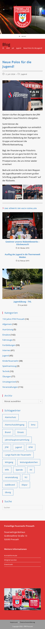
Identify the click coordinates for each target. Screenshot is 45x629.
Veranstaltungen (10, 387)
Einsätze (6, 334)
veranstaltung (11, 477)
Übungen (6, 376)
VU (26, 477)
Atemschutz (10, 417)
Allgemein (7, 324)
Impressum (14, 622)
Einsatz (20, 432)
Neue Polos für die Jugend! (32, 48)
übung (8, 492)
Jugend (24, 74)
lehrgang (9, 462)
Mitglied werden (10, 560)
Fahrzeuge (7, 339)
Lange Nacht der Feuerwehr (18, 454)
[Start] (3, 48)
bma (33, 424)
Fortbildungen (8, 345)
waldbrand (10, 484)
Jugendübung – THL (22, 301)
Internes (6, 350)
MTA (7, 469)
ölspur (24, 484)
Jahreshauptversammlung (17, 439)
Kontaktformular (10, 555)
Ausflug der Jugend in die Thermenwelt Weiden (22, 255)
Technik (5, 371)
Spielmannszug (9, 366)
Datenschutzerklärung (27, 622)
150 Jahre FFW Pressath (13, 319)
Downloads (8, 564)
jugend (18, 447)
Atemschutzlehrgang (14, 424)
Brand (8, 432)
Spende (19, 469)
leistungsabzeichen (29, 462)
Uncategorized (9, 381)
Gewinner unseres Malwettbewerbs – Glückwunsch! (22, 243)
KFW (31, 447)
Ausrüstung (7, 329)
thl (31, 469)
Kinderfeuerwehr (10, 360)
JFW (7, 447)
